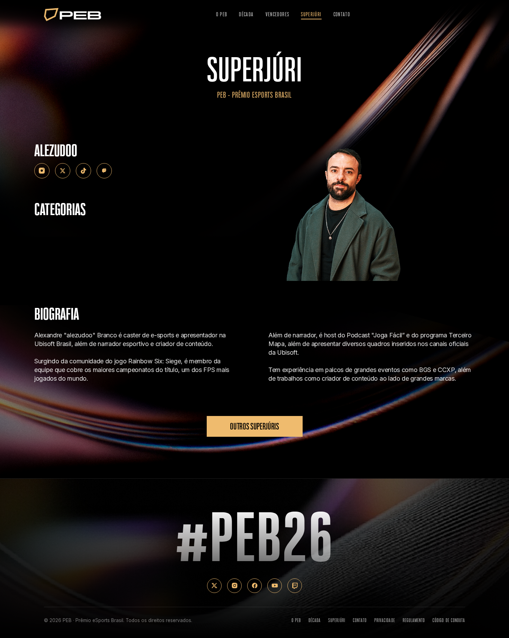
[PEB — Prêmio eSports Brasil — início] (72, 14)
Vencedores (277, 14)
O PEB (221, 14)
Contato (341, 14)
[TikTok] (83, 170)
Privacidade (384, 620)
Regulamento (414, 620)
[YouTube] (274, 585)
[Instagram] (42, 170)
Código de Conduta (448, 620)
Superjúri (311, 14)
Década (246, 14)
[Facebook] (254, 585)
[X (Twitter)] (62, 170)
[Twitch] (104, 170)
